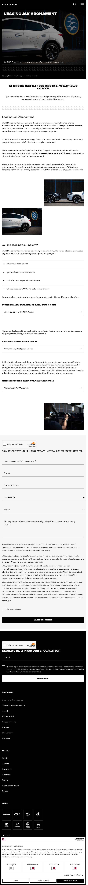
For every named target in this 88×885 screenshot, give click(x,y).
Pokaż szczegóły (72, 875)
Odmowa (15, 880)
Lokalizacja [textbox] (9, 497)
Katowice (6, 769)
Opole (5, 758)
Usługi (5, 711)
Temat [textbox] (7, 509)
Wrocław (6, 775)
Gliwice (5, 764)
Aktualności (8, 716)
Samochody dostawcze (13, 705)
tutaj (41, 562)
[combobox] (44, 497)
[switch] (32, 868)
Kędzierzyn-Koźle (10, 786)
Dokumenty (7, 733)
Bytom (5, 791)
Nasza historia (9, 722)
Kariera (5, 727)
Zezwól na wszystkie (70, 880)
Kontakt (6, 738)
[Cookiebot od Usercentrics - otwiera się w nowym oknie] (74, 839)
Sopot (5, 780)
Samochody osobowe (12, 700)
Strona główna (7, 76)
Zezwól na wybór (43, 880)
